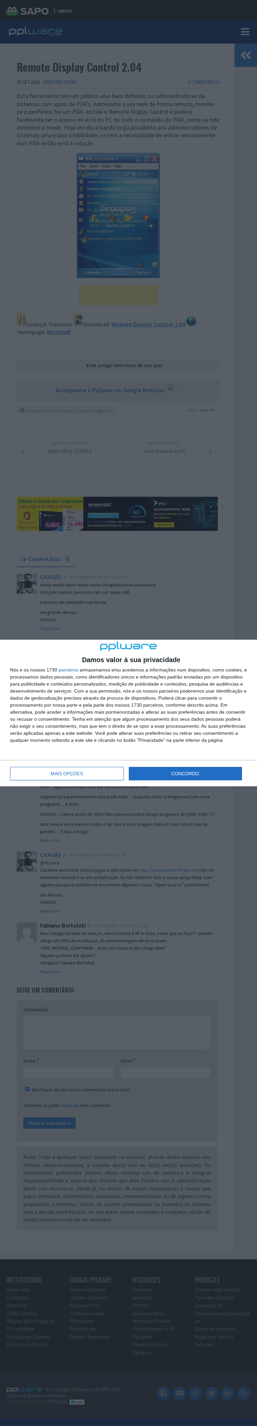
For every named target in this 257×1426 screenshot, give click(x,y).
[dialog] (128, 713)
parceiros (68, 669)
